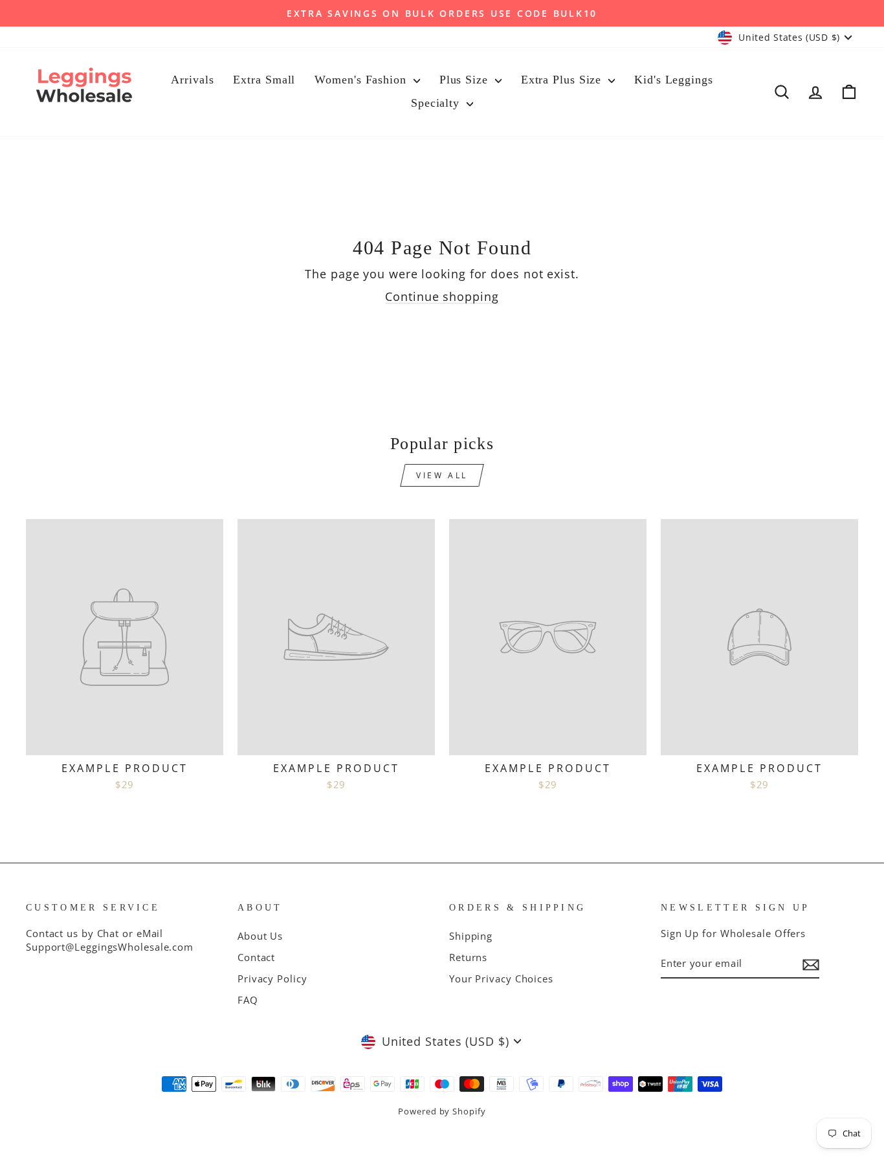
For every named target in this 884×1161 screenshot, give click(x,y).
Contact (256, 957)
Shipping (470, 935)
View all (442, 475)
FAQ (248, 999)
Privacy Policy (272, 978)
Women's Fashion (362, 79)
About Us (260, 935)
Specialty (437, 102)
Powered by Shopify (441, 1111)
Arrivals (192, 79)
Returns (468, 957)
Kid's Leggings (673, 79)
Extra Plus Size (563, 79)
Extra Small (264, 79)
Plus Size (465, 79)
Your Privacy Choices (501, 978)
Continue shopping (441, 296)
